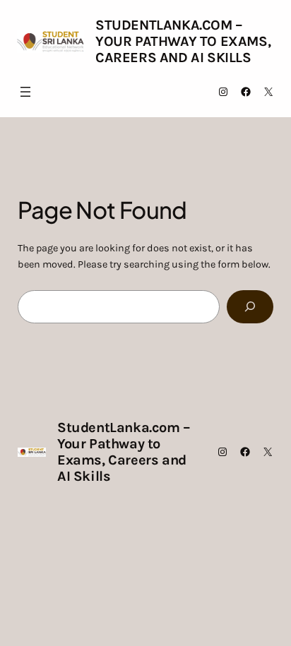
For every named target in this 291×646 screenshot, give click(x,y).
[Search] (250, 306)
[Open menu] (25, 91)
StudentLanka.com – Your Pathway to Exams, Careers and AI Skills (183, 41)
